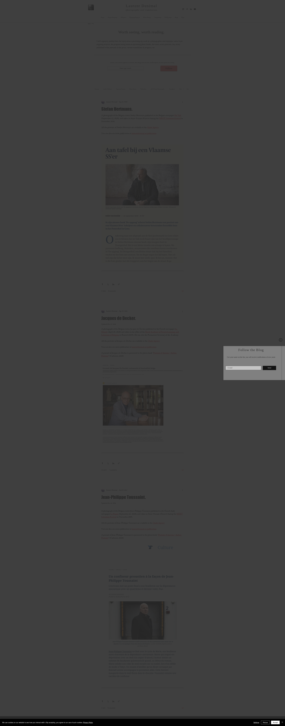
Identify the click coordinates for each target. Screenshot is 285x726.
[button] (280, 340)
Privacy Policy (88, 722)
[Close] (282, 722)
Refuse (265, 722)
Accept (275, 722)
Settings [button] (256, 722)
